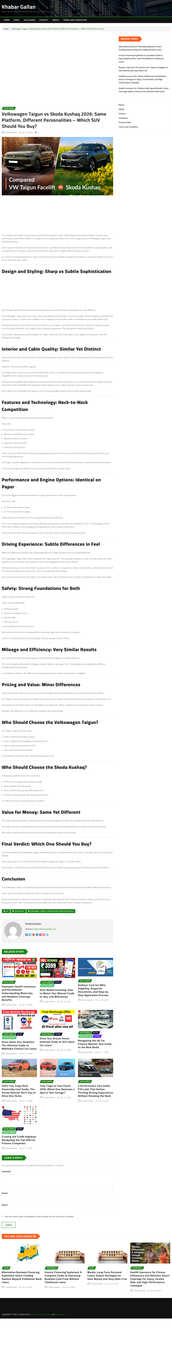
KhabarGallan (11, 132)
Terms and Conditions (75, 20)
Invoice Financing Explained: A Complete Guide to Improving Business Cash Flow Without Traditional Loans (141, 58)
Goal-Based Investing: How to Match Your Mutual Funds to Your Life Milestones (57, 993)
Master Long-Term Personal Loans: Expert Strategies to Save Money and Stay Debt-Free (107, 1275)
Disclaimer (29, 20)
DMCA (17, 20)
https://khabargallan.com (45, 929)
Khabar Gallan (19, 7)
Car (7, 911)
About (55, 20)
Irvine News (47, 1314)
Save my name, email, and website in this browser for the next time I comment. (39, 1216)
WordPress (35, 1314)
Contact (43, 20)
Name (5, 1193)
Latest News (19, 911)
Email (5, 1205)
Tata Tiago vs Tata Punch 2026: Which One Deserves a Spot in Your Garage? (57, 1089)
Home (7, 20)
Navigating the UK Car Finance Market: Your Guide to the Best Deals (95, 1044)
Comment (6, 1171)
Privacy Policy (125, 122)
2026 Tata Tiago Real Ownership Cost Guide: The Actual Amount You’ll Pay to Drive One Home (19, 1090)
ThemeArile (60, 1314)
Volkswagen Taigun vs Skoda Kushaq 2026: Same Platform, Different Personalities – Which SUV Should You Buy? (57, 29)
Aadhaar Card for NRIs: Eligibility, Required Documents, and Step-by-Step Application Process (93, 990)
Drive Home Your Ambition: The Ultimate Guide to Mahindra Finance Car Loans (19, 1045)
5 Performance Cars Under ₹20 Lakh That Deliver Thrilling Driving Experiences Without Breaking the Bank (95, 1090)
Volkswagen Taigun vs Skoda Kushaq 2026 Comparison (51, 911)
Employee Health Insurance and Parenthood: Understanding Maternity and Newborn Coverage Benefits (19, 993)
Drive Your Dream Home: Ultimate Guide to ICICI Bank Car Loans (57, 1042)
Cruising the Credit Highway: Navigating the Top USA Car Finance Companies (19, 1140)
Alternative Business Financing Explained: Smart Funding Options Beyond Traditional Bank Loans (22, 1277)
